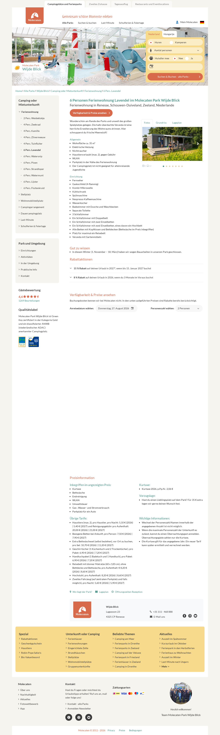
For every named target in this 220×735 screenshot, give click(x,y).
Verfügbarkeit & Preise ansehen (90, 112)
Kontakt (25, 275)
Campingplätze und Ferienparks (65, 4)
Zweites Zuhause (98, 4)
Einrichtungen (28, 250)
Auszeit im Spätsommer (174, 638)
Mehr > (165, 666)
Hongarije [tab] (169, 34)
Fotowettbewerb (29, 703)
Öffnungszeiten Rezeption (128, 591)
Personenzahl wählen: (170, 310)
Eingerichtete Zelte (78, 648)
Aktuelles (25, 699)
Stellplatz (26, 194)
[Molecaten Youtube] (195, 616)
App (22, 708)
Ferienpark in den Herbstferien (178, 648)
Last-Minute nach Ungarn (175, 661)
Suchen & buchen (87, 22)
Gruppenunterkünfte (79, 666)
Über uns (25, 689)
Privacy (111, 730)
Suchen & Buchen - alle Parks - (174, 76)
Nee (181, 58)
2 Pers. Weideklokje (34, 118)
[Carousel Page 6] (179, 166)
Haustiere (26, 648)
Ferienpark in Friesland (127, 657)
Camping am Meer (124, 638)
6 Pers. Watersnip (33, 156)
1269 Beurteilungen (29, 300)
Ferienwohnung (29, 111)
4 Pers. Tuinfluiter (33, 143)
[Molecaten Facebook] (184, 616)
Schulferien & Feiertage (131, 22)
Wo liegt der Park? (82, 591)
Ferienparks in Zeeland (127, 648)
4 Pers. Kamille (32, 130)
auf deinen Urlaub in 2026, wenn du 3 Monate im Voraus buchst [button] (113, 277)
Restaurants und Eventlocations (152, 4)
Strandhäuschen (76, 652)
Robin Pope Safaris (31, 652)
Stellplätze (73, 657)
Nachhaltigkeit (28, 694)
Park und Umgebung (32, 243)
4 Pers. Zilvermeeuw (34, 137)
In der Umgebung (30, 263)
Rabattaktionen (29, 638)
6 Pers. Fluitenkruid (34, 188)
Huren (158, 42)
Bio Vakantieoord (30, 657)
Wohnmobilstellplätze (79, 661)
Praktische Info (29, 269)
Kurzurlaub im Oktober (174, 643)
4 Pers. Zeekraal (32, 124)
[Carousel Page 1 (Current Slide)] (163, 166)
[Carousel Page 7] (182, 166)
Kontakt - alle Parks (78, 703)
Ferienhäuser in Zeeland (128, 661)
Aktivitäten (27, 256)
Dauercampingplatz (31, 213)
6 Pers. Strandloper (34, 168)
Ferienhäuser (75, 638)
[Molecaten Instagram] (190, 616)
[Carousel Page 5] (176, 166)
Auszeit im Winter (171, 657)
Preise (122, 730)
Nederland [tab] (154, 34)
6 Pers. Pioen (30, 162)
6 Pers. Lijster (31, 181)
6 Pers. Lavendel (32, 149)
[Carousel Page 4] (172, 166)
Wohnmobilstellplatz (32, 200)
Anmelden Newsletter (79, 708)
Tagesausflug (121, 4)
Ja (192, 58)
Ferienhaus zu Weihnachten (176, 652)
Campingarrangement (32, 207)
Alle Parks (67, 22)
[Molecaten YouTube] (88, 717)
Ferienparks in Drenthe (127, 643)
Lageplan (103, 591)
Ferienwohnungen (77, 643)
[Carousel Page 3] (169, 166)
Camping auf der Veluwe (128, 652)
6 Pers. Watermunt (33, 175)
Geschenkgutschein (31, 643)
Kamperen (178, 42)
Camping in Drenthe (125, 666)
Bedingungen (135, 730)
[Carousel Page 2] (166, 166)
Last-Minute (107, 22)
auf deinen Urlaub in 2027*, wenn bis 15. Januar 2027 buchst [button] (112, 268)
